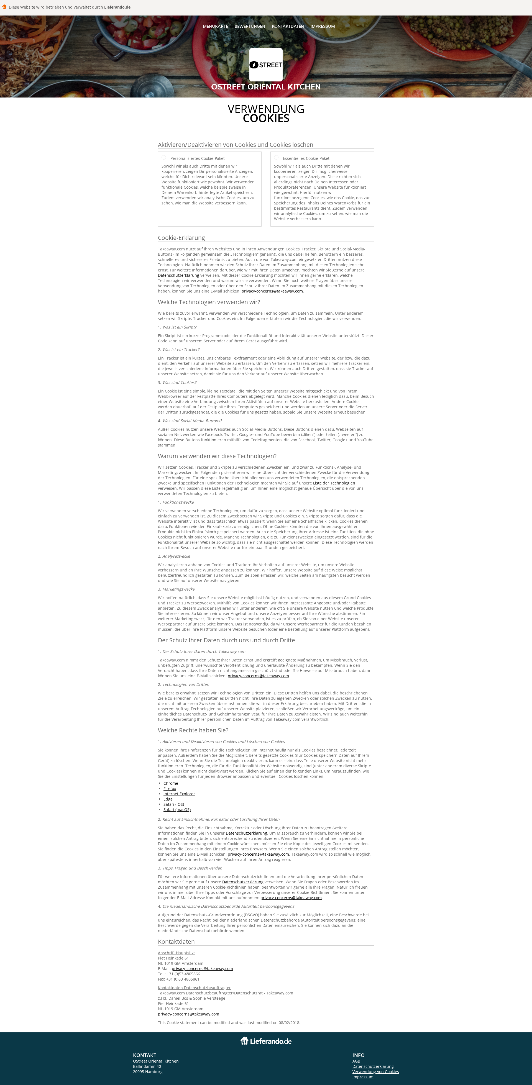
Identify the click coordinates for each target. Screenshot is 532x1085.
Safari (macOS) (177, 809)
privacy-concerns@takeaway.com (272, 291)
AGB (356, 1061)
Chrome (170, 783)
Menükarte (215, 26)
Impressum (323, 26)
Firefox (169, 788)
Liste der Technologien (334, 483)
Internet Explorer (179, 793)
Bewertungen (250, 26)
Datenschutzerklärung (178, 275)
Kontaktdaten (288, 26)
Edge (168, 799)
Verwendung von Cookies (375, 1071)
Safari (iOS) (173, 804)
